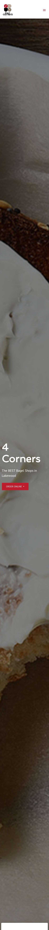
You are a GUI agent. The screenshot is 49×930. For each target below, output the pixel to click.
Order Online (14, 486)
